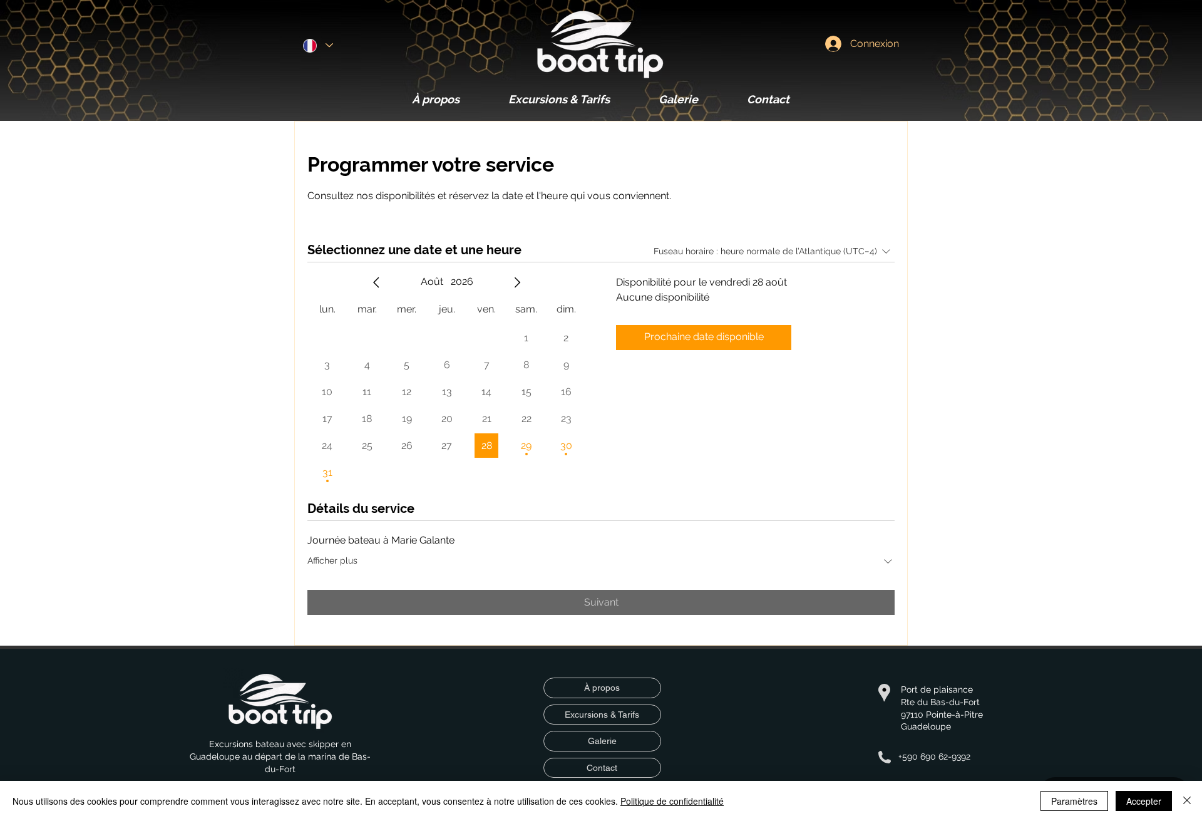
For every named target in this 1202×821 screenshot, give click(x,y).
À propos (602, 688)
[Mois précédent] (376, 282)
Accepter (1143, 801)
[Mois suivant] (517, 282)
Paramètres (1074, 801)
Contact (602, 768)
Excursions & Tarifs (602, 715)
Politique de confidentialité (672, 801)
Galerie (602, 741)
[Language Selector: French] (318, 45)
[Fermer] (1186, 801)
